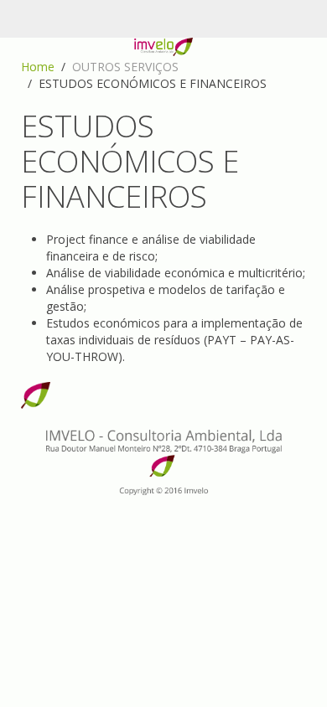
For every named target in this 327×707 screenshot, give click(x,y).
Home (37, 67)
